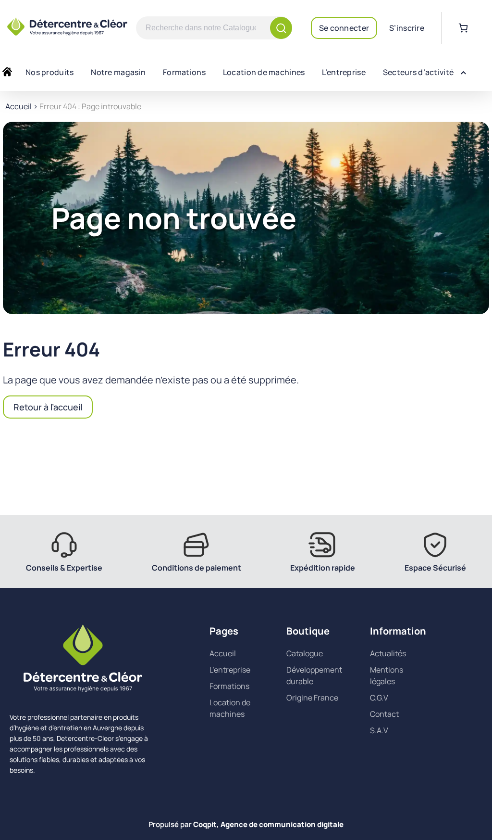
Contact (384, 714)
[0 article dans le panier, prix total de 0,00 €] (463, 28)
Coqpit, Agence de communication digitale (268, 824)
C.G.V (379, 697)
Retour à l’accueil (47, 407)
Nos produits (49, 72)
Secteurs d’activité (418, 72)
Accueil (18, 106)
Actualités (388, 653)
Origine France (312, 697)
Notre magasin (118, 72)
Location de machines (264, 72)
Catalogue (304, 653)
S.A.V (379, 730)
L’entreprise (343, 72)
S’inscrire (406, 28)
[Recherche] (281, 28)
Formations (184, 72)
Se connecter (344, 28)
